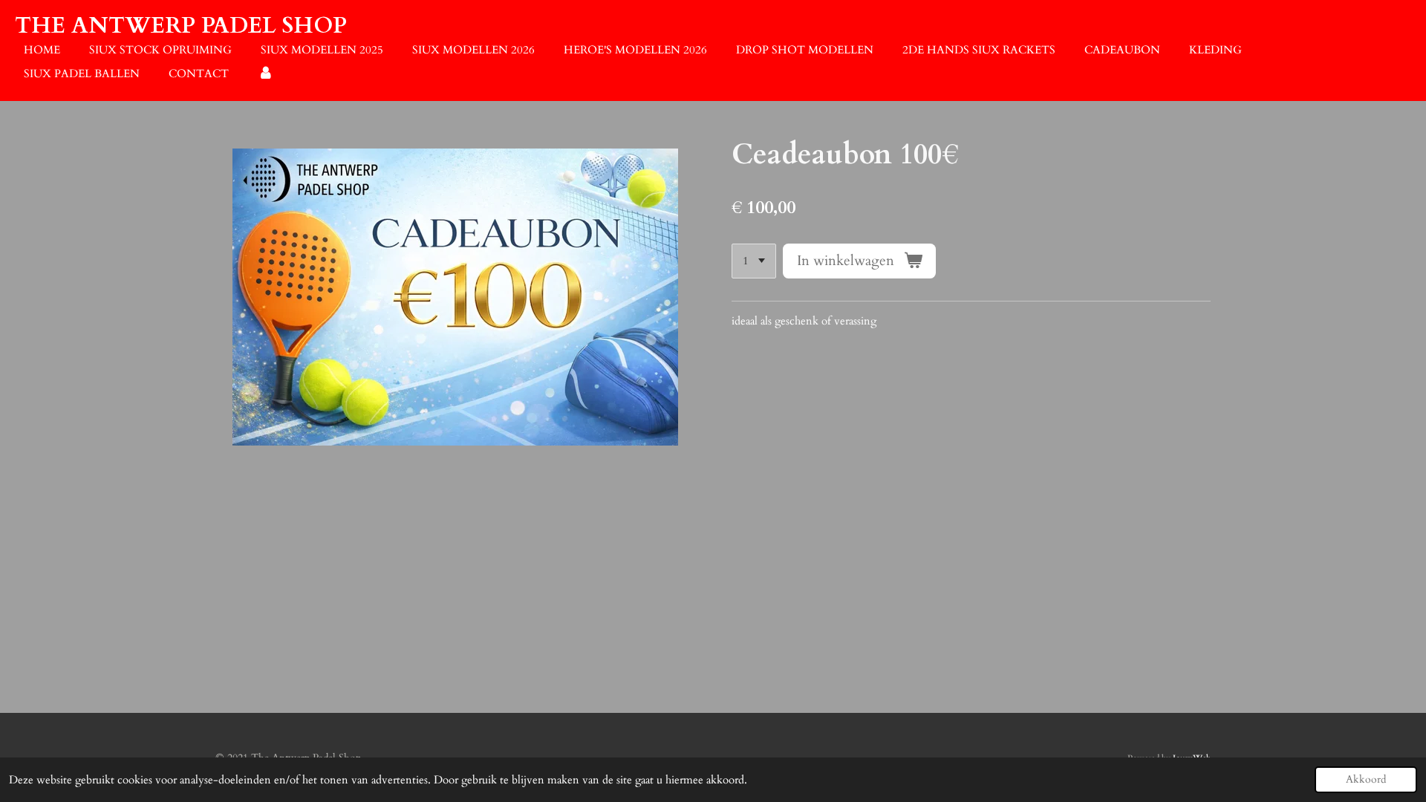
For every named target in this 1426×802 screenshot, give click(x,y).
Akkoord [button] (1366, 779)
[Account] (265, 74)
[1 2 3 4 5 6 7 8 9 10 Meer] (754, 261)
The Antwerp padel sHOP (181, 25)
